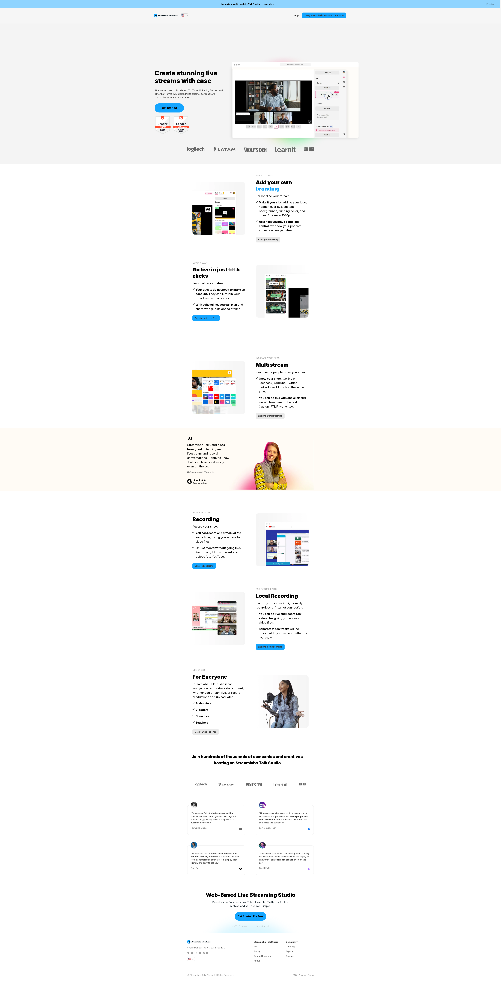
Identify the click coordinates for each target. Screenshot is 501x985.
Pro (255, 946)
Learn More (269, 4)
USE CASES (198, 670)
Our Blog (290, 946)
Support (290, 951)
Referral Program (262, 956)
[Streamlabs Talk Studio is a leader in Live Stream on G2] (163, 125)
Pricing (257, 951)
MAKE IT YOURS (264, 175)
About (257, 960)
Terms (311, 975)
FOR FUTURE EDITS (266, 589)
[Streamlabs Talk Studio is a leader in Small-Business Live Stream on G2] (181, 125)
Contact (290, 956)
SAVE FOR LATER (201, 512)
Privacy (302, 975)
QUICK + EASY (200, 263)
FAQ (295, 975)
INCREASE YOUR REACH (268, 358)
